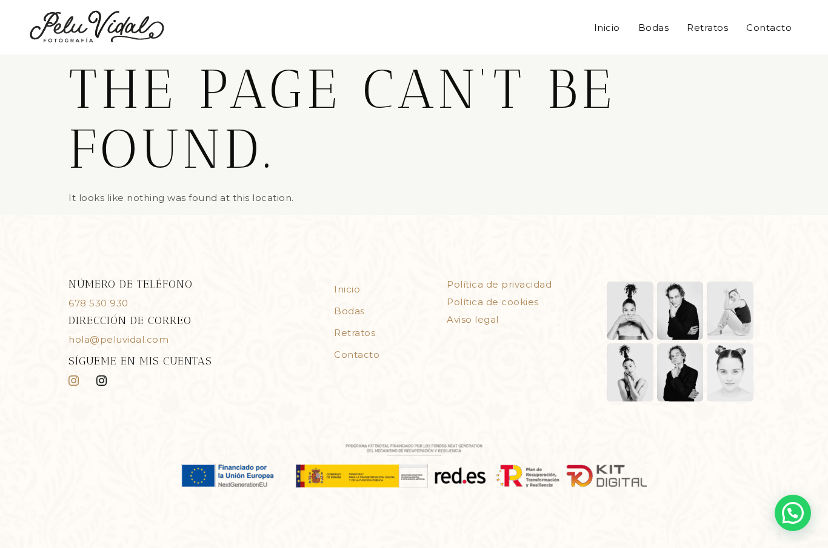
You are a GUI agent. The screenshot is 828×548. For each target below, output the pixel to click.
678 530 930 (98, 303)
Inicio (607, 27)
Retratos (707, 27)
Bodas (653, 27)
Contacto (769, 27)
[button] (793, 513)
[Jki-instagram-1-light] (73, 380)
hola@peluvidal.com (118, 339)
